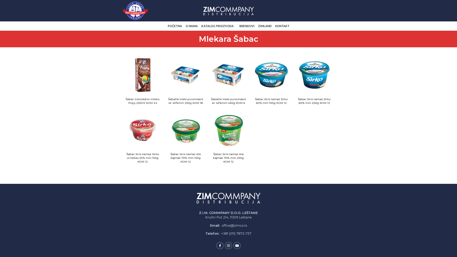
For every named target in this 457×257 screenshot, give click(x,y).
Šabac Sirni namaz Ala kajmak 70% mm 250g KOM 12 (228, 157)
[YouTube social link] (237, 245)
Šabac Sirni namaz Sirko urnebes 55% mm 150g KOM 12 (142, 157)
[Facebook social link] (220, 245)
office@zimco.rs (234, 226)
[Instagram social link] (228, 245)
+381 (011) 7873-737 (236, 234)
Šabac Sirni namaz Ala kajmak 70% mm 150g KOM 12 (185, 157)
